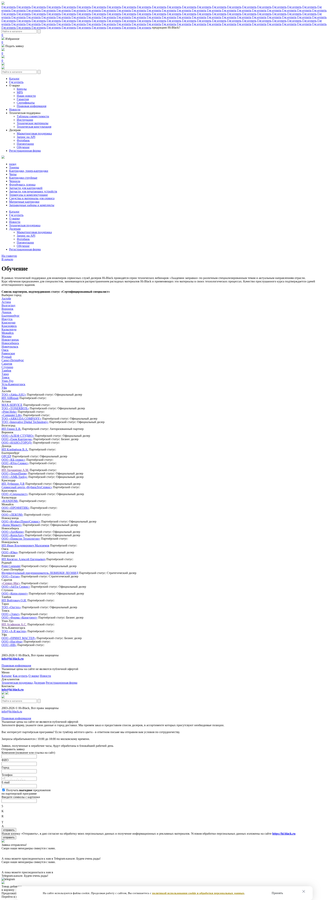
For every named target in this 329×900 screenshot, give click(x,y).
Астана (6, 302)
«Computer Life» (12, 415)
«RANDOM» (10, 500)
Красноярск (9, 326)
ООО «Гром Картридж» (17, 439)
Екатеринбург (11, 315)
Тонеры (14, 167)
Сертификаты (26, 102)
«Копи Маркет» (12, 525)
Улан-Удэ (7, 380)
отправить (9, 830)
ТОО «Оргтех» (11, 607)
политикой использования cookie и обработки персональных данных (198, 893)
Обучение (23, 147)
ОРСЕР (6, 456)
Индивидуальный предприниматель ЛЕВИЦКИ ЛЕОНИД (40, 573)
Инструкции (25, 119)
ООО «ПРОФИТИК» (16, 507)
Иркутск (7, 319)
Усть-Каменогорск (13, 384)
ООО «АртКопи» (13, 531)
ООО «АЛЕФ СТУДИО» (18, 435)
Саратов (7, 363)
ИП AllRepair (10, 398)
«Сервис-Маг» (11, 583)
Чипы (13, 174)
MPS (20, 92)
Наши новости (26, 95)
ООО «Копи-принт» (15, 593)
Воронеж (7, 308)
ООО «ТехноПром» (14, 473)
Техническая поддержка (24, 113)
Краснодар (8, 322)
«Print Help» (9, 411)
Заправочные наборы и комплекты (31, 205)
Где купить (9, 7)
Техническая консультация (34, 126)
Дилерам (15, 130)
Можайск (8, 332)
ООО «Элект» (11, 614)
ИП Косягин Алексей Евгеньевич (24, 559)
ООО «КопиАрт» (13, 535)
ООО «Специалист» (15, 494)
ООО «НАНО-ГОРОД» (17, 442)
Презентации (25, 143)
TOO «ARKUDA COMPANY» (21, 418)
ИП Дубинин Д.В (13, 483)
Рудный (7, 356)
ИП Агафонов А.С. (14, 624)
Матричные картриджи (24, 201)
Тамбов (6, 370)
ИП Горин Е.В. (11, 428)
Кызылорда (9, 329)
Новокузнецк (10, 339)
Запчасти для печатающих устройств (33, 191)
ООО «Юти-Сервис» (15, 463)
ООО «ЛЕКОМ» (12, 514)
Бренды (22, 89)
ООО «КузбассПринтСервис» (21, 521)
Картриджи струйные (23, 177)
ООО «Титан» (11, 576)
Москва (6, 336)
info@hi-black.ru (12, 711)
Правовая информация (31, 106)
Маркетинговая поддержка (34, 133)
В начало (7, 259)
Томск (6, 377)
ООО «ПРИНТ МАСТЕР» (19, 638)
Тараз (5, 374)
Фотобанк (23, 140)
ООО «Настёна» (12, 641)
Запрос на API (26, 137)
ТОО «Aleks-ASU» (14, 394)
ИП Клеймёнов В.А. (15, 449)
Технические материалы (32, 123)
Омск (5, 350)
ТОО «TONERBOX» (15, 408)
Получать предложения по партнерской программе (26, 792)
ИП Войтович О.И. (14, 600)
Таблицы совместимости (33, 116)
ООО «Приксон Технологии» (21, 538)
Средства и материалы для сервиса (31, 198)
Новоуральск (10, 346)
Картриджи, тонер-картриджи (28, 170)
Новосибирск (10, 343)
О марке (14, 85)
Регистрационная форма (25, 150)
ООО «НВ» (9, 645)
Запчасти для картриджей (25, 188)
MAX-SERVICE (12, 404)
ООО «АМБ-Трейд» (15, 476)
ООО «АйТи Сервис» (16, 586)
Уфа (4, 387)
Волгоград (8, 305)
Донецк (6, 312)
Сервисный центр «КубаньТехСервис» (27, 487)
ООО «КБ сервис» (14, 459)
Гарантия (23, 99)
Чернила (14, 181)
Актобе (6, 298)
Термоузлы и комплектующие (28, 194)
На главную (9, 255)
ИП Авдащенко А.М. (15, 470)
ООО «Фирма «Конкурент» (20, 617)
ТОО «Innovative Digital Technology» (25, 422)
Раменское (8, 353)
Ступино (7, 367)
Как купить (20, 675)
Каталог (14, 78)
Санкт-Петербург (13, 360)
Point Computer (11, 566)
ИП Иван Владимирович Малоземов (25, 545)
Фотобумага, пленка (22, 184)
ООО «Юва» (10, 552)
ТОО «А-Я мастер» (14, 631)
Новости (14, 109)
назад (12, 164)
